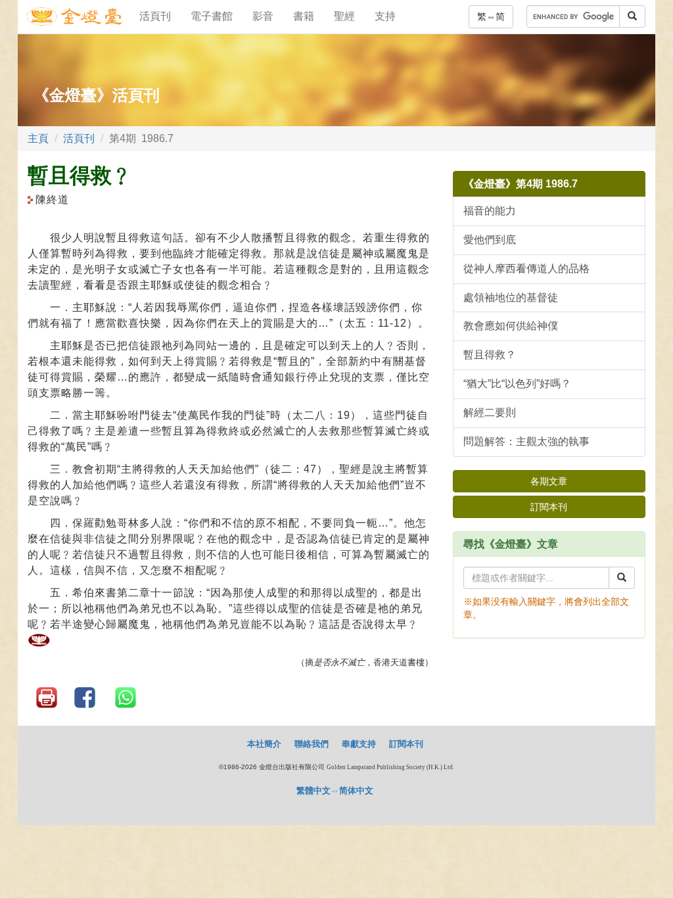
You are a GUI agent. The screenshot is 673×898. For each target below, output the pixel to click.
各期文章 (548, 481)
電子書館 (212, 16)
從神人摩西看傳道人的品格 (526, 268)
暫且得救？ (489, 354)
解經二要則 (489, 412)
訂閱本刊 (548, 507)
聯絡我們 (311, 744)
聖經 (344, 16)
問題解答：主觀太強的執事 (526, 441)
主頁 (38, 138)
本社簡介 (264, 744)
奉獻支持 (359, 744)
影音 (262, 16)
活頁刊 (155, 16)
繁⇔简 (491, 16)
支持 (385, 16)
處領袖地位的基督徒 (510, 297)
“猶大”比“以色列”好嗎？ (517, 383)
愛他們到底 (489, 239)
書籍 (303, 16)
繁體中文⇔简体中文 (334, 790)
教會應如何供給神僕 (510, 325)
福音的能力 (489, 210)
